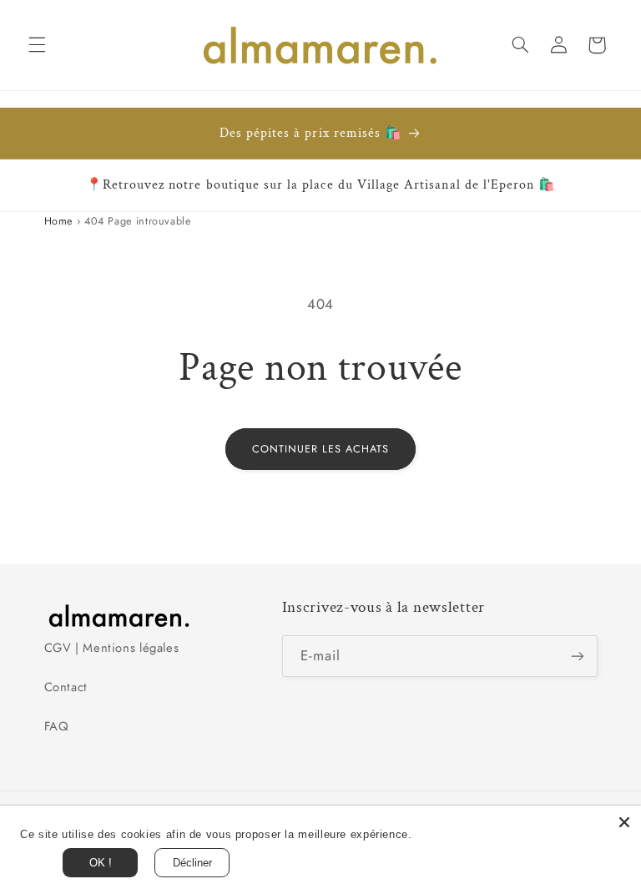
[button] (37, 45)
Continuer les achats (321, 449)
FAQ (56, 726)
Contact (66, 687)
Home (58, 221)
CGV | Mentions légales (111, 648)
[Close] (624, 822)
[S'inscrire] (577, 655)
